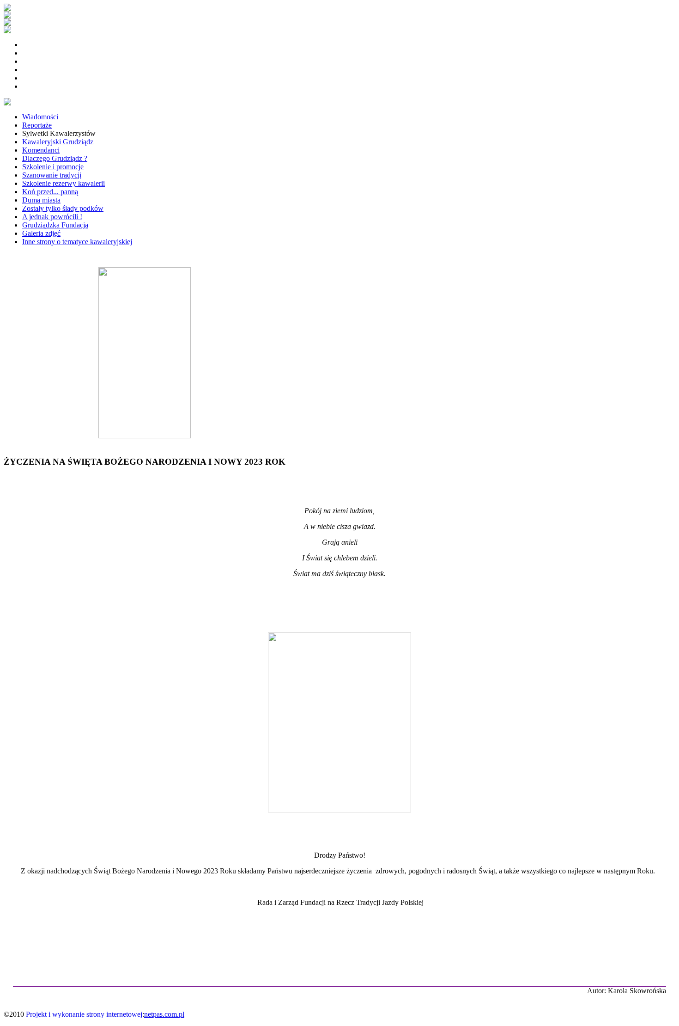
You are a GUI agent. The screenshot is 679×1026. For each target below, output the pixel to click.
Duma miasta (41, 200)
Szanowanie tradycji (51, 175)
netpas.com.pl (164, 1014)
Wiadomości (40, 117)
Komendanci (41, 150)
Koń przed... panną (50, 192)
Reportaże (37, 125)
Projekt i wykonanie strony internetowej (84, 1014)
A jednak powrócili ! (52, 217)
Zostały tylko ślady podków (62, 208)
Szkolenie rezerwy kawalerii (63, 183)
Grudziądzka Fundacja (55, 225)
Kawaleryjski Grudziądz (57, 142)
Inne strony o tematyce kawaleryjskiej (77, 242)
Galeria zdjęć (41, 233)
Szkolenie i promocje (53, 167)
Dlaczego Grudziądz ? (54, 158)
